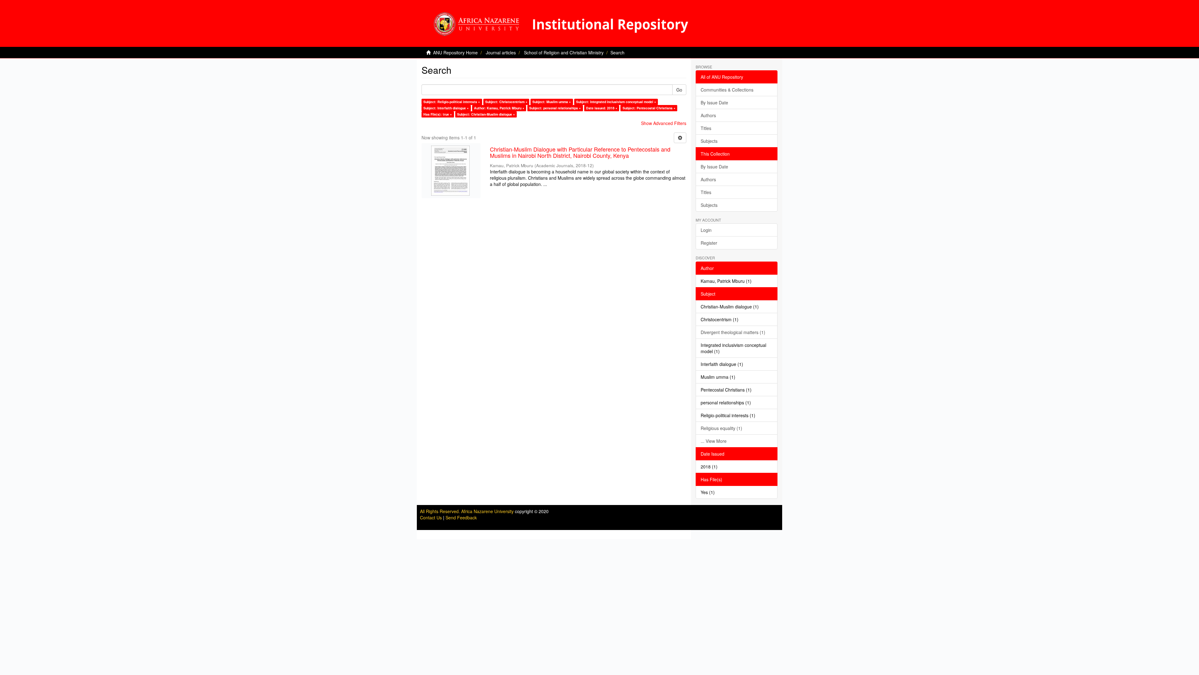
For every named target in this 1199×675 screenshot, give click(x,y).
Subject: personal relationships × (555, 108)
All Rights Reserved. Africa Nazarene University (467, 511)
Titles (706, 128)
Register (709, 243)
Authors (708, 115)
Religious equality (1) (721, 428)
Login (706, 230)
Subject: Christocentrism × (506, 101)
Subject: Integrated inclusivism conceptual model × (616, 101)
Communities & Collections (727, 90)
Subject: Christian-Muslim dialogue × (486, 114)
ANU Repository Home (455, 52)
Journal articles (501, 52)
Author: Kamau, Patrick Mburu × (499, 108)
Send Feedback (461, 517)
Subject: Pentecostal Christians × (649, 108)
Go (679, 90)
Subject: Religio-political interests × (451, 101)
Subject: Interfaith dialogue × (446, 108)
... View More (714, 441)
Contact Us (431, 517)
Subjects (709, 141)
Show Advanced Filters (663, 123)
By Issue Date (714, 102)
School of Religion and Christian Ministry (564, 52)
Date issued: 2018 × (601, 108)
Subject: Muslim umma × (551, 101)
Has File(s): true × (437, 114)
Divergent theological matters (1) (733, 332)
